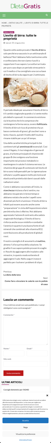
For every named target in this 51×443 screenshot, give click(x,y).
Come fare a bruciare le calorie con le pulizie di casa (26, 281)
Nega (25, 427)
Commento (8, 315)
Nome (6, 348)
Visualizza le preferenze (25, 434)
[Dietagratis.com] (25, 6)
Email (30, 348)
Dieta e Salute (8, 32)
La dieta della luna (12, 273)
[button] (47, 395)
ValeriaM (8, 43)
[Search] (46, 15)
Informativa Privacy (25, 440)
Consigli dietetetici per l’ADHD (16, 390)
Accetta (25, 420)
